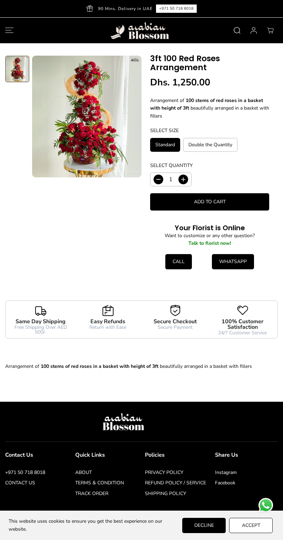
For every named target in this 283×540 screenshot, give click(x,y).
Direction (237, 8)
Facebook (225, 483)
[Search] (237, 30)
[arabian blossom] (139, 30)
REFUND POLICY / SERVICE (175, 483)
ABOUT (83, 472)
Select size (164, 130)
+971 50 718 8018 (25, 472)
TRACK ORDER (91, 493)
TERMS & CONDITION (99, 483)
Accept (251, 525)
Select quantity (171, 165)
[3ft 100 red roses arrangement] (87, 116)
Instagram (226, 472)
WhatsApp (233, 261)
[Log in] (253, 30)
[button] (8, 31)
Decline (204, 525)
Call (179, 261)
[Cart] (270, 30)
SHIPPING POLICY (165, 493)
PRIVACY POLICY (164, 472)
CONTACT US (20, 483)
